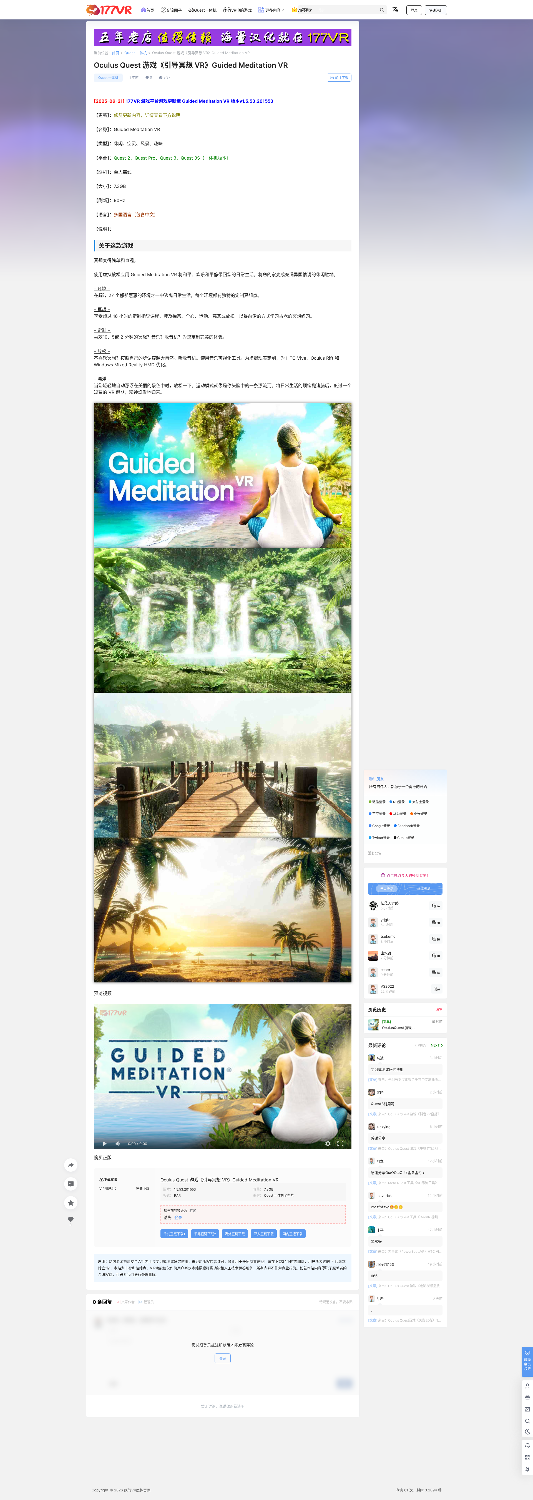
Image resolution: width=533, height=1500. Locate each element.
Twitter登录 (381, 838)
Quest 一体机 (135, 53)
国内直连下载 (293, 1234)
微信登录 (379, 802)
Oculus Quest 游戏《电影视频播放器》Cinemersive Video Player (437, 1286)
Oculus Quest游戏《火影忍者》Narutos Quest (423, 1320)
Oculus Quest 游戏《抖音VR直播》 (414, 1114)
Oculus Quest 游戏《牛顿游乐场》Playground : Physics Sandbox (437, 1148)
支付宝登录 (420, 802)
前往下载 (341, 78)
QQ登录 (399, 802)
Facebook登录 (409, 826)
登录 (414, 10)
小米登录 (420, 814)
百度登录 (379, 814)
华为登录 (399, 814)
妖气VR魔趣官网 (136, 1490)
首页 (115, 53)
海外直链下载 (235, 1234)
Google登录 (381, 826)
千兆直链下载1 (174, 1234)
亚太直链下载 (264, 1234)
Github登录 (405, 838)
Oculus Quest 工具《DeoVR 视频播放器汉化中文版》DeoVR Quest (438, 1217)
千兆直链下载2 (205, 1234)
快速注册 (436, 10)
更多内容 (272, 10)
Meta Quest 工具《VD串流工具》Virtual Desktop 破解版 (430, 1183)
